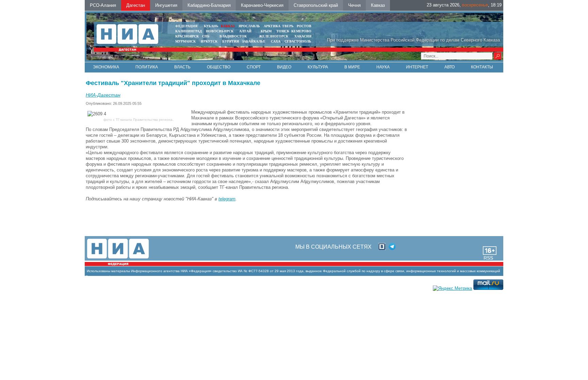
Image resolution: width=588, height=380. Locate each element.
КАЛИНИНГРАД (188, 31)
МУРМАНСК (185, 41)
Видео (284, 67)
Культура (318, 67)
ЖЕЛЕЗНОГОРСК (273, 36)
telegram (226, 198)
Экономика (106, 67)
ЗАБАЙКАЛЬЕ (254, 41)
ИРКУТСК (209, 41)
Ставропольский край (316, 5)
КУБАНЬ (211, 26)
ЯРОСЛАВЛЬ (249, 26)
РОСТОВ (304, 26)
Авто (449, 67)
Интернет (417, 67)
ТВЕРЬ (288, 26)
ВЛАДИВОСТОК (233, 36)
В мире (352, 67)
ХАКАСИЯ (302, 36)
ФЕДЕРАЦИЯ (186, 26)
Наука (383, 67)
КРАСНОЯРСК (187, 36)
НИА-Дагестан (103, 95)
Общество (218, 67)
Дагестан (135, 5)
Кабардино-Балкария (209, 5)
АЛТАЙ (245, 31)
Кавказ (378, 5)
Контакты (482, 67)
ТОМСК (283, 31)
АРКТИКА (272, 26)
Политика (146, 67)
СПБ (206, 36)
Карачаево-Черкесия (262, 5)
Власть (182, 67)
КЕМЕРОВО (301, 31)
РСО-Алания (103, 5)
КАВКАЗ (227, 26)
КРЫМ (266, 31)
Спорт (254, 67)
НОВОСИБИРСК (219, 31)
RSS (488, 258)
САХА (275, 41)
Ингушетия (166, 5)
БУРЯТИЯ (230, 41)
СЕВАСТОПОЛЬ (297, 41)
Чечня (354, 5)
